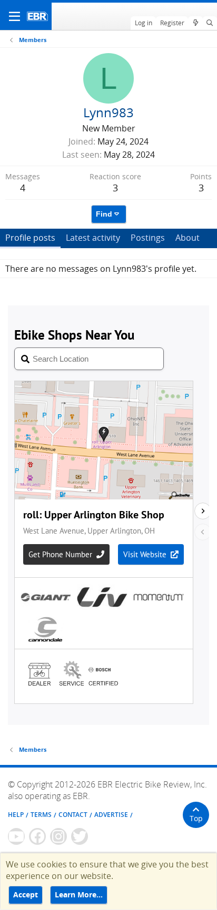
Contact (72, 814)
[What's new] (195, 23)
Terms (41, 814)
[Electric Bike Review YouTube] (16, 836)
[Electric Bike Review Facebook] (37, 836)
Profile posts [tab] (30, 237)
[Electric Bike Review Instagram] (58, 836)
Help (16, 814)
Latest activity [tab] (93, 237)
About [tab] (187, 237)
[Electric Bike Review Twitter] (79, 836)
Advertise (111, 814)
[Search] (210, 23)
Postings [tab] (148, 237)
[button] (14, 16)
